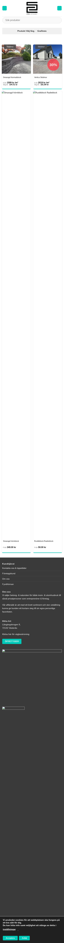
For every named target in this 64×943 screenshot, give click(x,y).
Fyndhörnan (8, 584)
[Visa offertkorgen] (59, 8)
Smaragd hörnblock (11, 541)
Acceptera (10, 938)
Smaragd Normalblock (12, 77)
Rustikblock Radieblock (43, 541)
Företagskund (8, 573)
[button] (4, 8)
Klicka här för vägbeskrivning (15, 634)
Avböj (24, 938)
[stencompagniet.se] (32, 8)
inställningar (9, 929)
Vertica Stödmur (40, 77)
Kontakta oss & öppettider (14, 568)
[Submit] (58, 20)
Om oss (6, 579)
